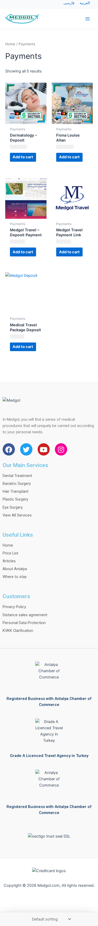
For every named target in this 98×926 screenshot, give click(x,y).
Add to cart (23, 157)
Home (10, 44)
